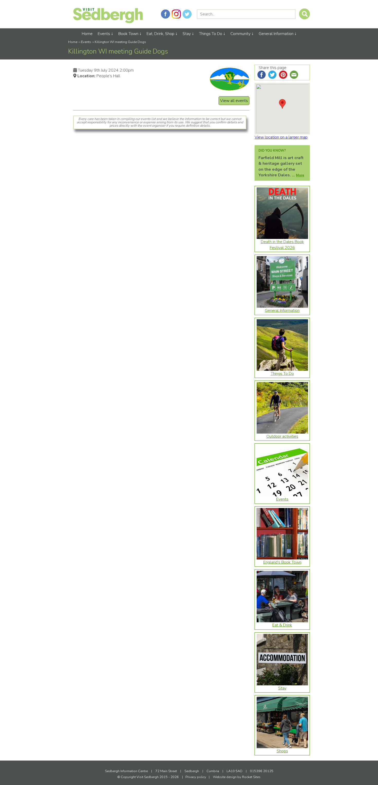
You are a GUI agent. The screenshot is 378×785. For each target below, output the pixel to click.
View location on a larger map (281, 137)
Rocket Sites (251, 777)
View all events (234, 100)
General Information (276, 34)
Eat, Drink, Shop (160, 34)
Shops (282, 751)
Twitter (187, 14)
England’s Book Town (282, 562)
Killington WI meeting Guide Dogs (120, 42)
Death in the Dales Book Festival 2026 (282, 244)
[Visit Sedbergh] (108, 22)
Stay (187, 34)
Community (240, 34)
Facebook (165, 14)
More (300, 175)
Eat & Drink (282, 625)
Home (87, 34)
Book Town (128, 34)
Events (104, 34)
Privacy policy (195, 777)
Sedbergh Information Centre (126, 771)
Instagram (176, 14)
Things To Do (210, 34)
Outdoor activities (282, 436)
